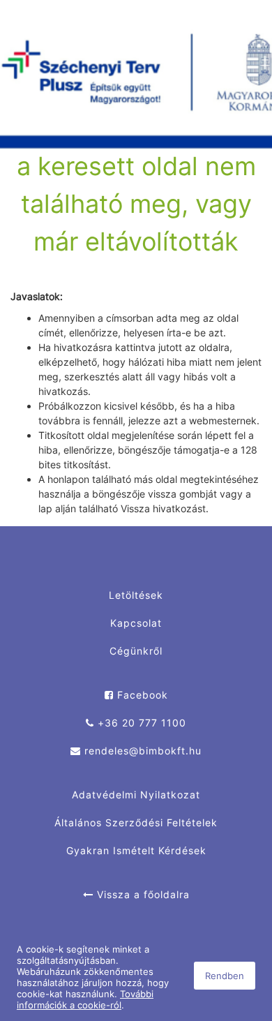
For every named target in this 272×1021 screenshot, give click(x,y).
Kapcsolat (136, 623)
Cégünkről (136, 651)
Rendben (224, 975)
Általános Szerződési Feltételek (136, 822)
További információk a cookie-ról (85, 999)
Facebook (141, 695)
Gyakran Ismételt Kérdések (136, 850)
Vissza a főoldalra (141, 894)
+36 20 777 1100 (140, 723)
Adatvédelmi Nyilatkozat (136, 794)
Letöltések (136, 595)
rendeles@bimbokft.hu (141, 751)
